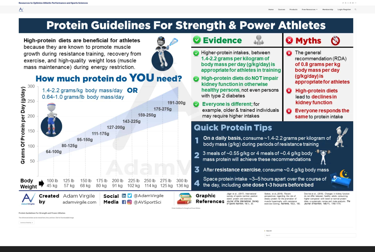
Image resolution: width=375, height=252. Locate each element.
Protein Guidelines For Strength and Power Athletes (42, 213)
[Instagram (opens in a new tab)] (348, 3)
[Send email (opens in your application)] (355, 3)
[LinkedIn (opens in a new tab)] (350, 3)
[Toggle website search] (355, 9)
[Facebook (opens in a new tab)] (345, 3)
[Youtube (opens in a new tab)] (353, 3)
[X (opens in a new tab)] (343, 3)
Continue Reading (27, 222)
